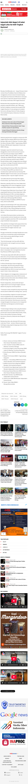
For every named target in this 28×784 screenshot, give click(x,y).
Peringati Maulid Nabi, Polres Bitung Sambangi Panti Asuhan (21, 449)
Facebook (8, 772)
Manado (5, 544)
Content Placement (7, 764)
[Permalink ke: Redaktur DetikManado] (2, 30)
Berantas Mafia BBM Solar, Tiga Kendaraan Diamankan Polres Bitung (20, 498)
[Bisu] (23, 607)
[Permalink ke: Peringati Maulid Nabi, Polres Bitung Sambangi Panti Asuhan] (21, 442)
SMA (20, 393)
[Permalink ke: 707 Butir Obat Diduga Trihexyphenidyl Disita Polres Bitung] (7, 458)
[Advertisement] (14, 75)
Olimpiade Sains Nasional (7, 393)
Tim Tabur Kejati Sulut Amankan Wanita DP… (16, 586)
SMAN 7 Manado (5, 399)
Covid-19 (5, 547)
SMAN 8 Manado (14, 399)
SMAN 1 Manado (13, 396)
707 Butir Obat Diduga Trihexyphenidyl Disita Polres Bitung (6, 464)
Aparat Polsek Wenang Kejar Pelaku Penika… (15, 562)
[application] (14, 600)
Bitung (5, 552)
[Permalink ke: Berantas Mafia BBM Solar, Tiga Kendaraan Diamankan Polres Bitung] (21, 491)
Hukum (7, 584)
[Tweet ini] (18, 404)
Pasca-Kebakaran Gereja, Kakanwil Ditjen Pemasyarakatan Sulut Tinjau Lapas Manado (7, 480)
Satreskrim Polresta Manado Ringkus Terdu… (16, 568)
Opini (7, 572)
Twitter (21, 772)
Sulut (21, 399)
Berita (7, 559)
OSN (16, 393)
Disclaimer (14, 767)
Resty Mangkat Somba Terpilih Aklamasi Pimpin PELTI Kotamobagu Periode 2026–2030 (7, 449)
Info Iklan (20, 764)
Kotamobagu (6, 549)
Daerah (7, 578)
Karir (20, 758)
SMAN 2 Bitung (23, 396)
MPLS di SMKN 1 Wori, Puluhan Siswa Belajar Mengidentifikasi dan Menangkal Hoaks (5, 412)
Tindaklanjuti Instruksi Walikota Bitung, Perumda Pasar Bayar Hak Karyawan (21, 434)
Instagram (8, 775)
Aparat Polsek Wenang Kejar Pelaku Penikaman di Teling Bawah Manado (7, 434)
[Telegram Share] (22, 404)
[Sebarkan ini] (15, 404)
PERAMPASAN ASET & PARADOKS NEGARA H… (14, 574)
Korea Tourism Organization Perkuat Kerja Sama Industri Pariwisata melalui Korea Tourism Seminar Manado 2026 (21, 481)
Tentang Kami (20, 756)
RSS (21, 775)
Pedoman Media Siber (20, 760)
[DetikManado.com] (14, 2)
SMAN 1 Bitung (4, 396)
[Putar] (2, 607)
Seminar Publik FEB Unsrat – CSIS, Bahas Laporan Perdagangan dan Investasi (20, 465)
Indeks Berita (7, 756)
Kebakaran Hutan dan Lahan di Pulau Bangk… (16, 580)
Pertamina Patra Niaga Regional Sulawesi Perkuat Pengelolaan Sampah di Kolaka (6, 498)
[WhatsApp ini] (25, 404)
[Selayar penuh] (25, 607)
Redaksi (7, 758)
